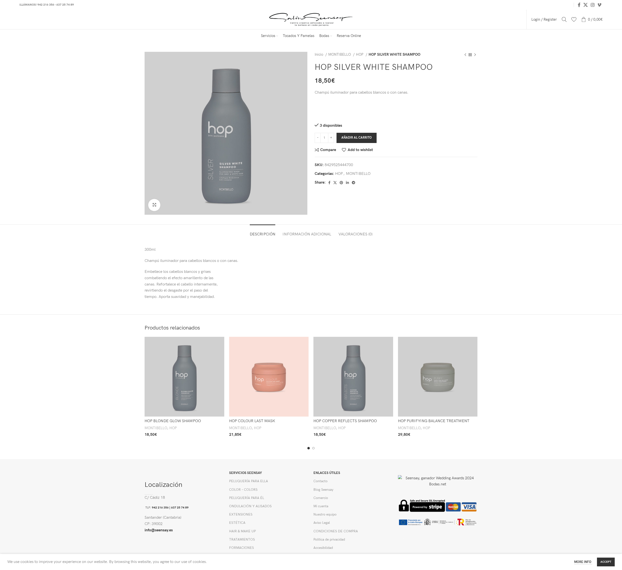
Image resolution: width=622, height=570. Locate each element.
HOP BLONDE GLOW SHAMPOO (173, 421)
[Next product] (475, 54)
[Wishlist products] (574, 19)
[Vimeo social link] (599, 5)
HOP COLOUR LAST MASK (252, 421)
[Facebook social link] (579, 5)
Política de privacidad (329, 539)
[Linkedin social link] (347, 182)
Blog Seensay (323, 490)
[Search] (564, 19)
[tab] (262, 231)
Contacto (320, 481)
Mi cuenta (320, 506)
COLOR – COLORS (243, 490)
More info (583, 562)
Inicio (319, 54)
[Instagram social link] (592, 5)
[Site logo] (311, 19)
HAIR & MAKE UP (242, 531)
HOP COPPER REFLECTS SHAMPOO (345, 421)
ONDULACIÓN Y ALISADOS (250, 506)
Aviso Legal (321, 523)
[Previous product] (465, 54)
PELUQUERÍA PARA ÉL (246, 498)
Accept (605, 562)
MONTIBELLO (340, 54)
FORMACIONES (241, 548)
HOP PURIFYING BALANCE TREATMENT (433, 421)
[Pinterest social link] (341, 182)
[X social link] (585, 5)
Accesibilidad (323, 548)
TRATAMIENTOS (242, 539)
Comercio (320, 498)
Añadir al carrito (356, 138)
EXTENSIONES (240, 514)
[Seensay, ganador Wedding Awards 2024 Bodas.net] (438, 481)
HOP (360, 54)
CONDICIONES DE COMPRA (335, 531)
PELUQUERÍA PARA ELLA (248, 481)
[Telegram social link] (353, 182)
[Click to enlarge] (154, 205)
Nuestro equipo (325, 514)
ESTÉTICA (237, 523)
